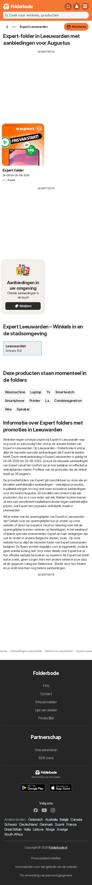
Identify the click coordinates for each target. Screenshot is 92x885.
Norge (50, 829)
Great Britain (13, 829)
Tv (48, 392)
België (64, 819)
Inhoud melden (46, 702)
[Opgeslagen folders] (68, 6)
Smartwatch (64, 392)
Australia (51, 819)
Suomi (59, 824)
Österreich (35, 819)
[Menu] (85, 6)
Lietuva (38, 829)
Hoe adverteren (46, 750)
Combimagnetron (68, 400)
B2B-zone (46, 758)
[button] (76, 6)
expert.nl (36, 525)
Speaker (23, 409)
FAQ (46, 686)
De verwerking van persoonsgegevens (46, 875)
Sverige (62, 829)
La (47, 400)
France (71, 824)
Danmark (46, 824)
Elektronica (45, 564)
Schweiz (10, 824)
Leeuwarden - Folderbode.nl (57, 448)
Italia (27, 829)
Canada (76, 819)
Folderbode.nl (58, 847)
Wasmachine (15, 392)
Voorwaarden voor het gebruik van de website (46, 867)
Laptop (35, 392)
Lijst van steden (46, 710)
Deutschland (28, 824)
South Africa (13, 834)
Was (8, 409)
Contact (46, 694)
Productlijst (46, 718)
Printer (35, 400)
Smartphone (14, 400)
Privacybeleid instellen (46, 858)
